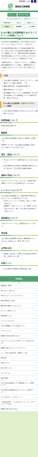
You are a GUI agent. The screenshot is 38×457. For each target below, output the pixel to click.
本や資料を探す (7, 22)
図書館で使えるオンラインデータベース (13, 348)
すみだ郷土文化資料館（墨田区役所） (16, 268)
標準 (28, 1)
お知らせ (19, 22)
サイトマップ (33, 19)
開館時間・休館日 (6, 285)
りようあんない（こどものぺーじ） (12, 397)
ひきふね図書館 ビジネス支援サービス (13, 326)
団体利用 (3, 358)
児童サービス (5, 363)
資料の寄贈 (4, 378)
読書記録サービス (6, 315)
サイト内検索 (23, 19)
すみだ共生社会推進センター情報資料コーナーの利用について (17, 384)
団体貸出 (22, 223)
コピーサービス (5, 373)
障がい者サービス (6, 368)
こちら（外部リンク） (10, 241)
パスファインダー (6, 331)
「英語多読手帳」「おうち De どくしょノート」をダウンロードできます (18, 403)
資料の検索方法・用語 (8, 300)
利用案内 (7, 26)
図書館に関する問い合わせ (9, 409)
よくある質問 (31, 26)
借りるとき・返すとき (8, 290)
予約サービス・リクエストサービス (12, 295)
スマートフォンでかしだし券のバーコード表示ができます (17, 342)
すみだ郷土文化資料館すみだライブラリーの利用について (17, 391)
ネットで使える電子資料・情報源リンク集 (14, 353)
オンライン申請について (8, 310)
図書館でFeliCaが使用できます (10, 336)
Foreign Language (13, 19)
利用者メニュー (31, 22)
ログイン (13, 14)
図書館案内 (19, 26)
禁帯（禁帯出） (18, 83)
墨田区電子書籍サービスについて (11, 306)
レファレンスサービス (8, 321)
